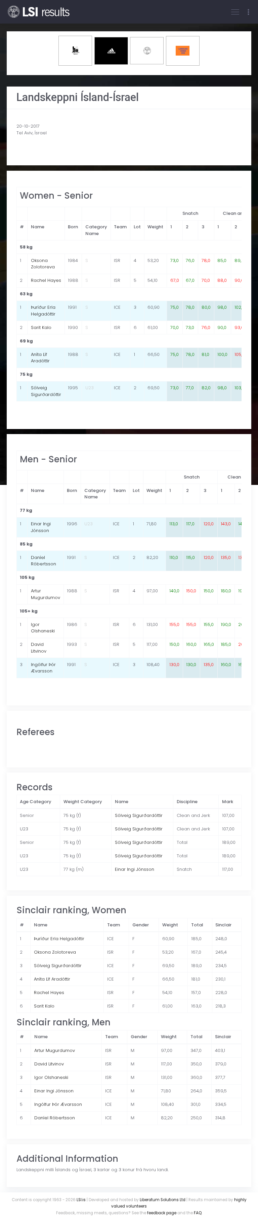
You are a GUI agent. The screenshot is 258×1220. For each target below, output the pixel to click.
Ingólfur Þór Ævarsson (43, 667)
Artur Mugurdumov (45, 594)
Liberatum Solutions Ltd (162, 1199)
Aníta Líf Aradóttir (40, 357)
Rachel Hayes (46, 280)
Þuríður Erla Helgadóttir (43, 310)
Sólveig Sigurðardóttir (46, 391)
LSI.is (81, 1199)
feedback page (161, 1213)
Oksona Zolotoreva (43, 263)
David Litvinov (38, 647)
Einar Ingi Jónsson (41, 527)
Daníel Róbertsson (43, 560)
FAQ (198, 1213)
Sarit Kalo (41, 327)
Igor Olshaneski (43, 627)
